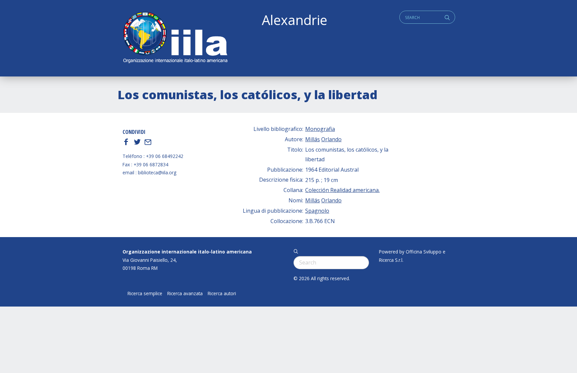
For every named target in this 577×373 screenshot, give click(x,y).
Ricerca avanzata (185, 293)
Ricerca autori (222, 293)
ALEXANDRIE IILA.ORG (175, 38)
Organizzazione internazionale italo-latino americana (187, 251)
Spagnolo (317, 210)
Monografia (320, 129)
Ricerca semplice (145, 293)
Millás (312, 139)
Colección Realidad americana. (342, 190)
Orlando (331, 139)
